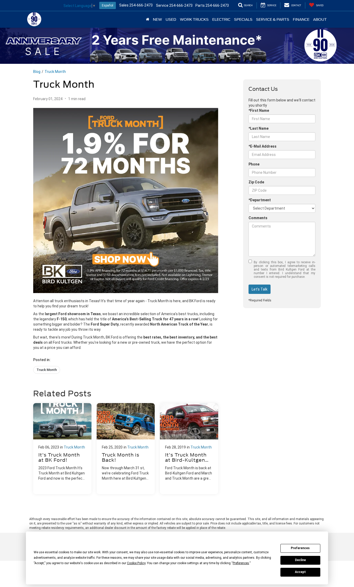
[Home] (147, 19)
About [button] (320, 19)
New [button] (157, 19)
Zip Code (256, 182)
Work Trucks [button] (194, 19)
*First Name (259, 110)
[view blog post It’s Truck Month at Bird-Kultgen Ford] (189, 448)
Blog (36, 72)
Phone (254, 164)
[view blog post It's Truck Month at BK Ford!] (62, 448)
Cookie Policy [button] (136, 563)
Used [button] (171, 19)
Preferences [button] (241, 563)
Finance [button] (301, 19)
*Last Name (258, 128)
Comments (258, 218)
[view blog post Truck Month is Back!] (126, 448)
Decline (300, 560)
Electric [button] (221, 19)
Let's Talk (259, 289)
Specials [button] (243, 19)
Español (107, 5)
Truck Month (55, 72)
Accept (300, 572)
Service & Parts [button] (272, 19)
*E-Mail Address (263, 146)
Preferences (300, 548)
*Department (260, 200)
